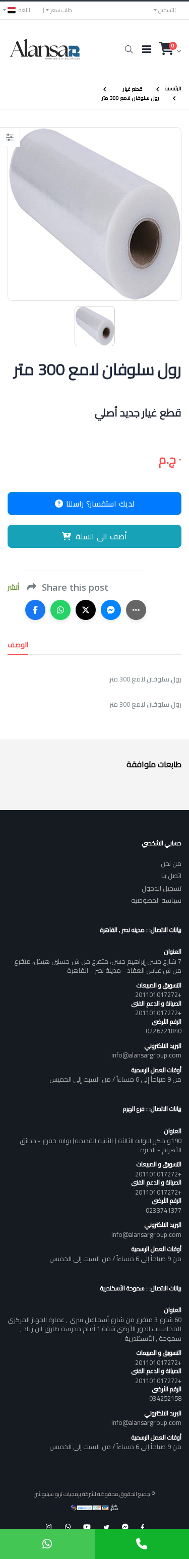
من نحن (171, 863)
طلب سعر (61, 10)
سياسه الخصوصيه (156, 900)
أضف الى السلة (101, 536)
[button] (128, 49)
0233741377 (163, 1210)
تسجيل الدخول (161, 888)
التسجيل (167, 10)
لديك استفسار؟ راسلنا (99, 503)
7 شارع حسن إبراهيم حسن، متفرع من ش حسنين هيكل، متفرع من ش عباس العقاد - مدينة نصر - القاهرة (97, 965)
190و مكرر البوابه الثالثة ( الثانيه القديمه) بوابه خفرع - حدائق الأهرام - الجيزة (100, 1145)
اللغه (24, 10)
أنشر (13, 587)
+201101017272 (158, 994)
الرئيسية (173, 88)
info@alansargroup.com (146, 1055)
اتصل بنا (171, 875)
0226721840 (163, 1031)
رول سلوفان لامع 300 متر (130, 97)
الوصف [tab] (18, 644)
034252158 (165, 1398)
